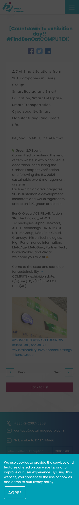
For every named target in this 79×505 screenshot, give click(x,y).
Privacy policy (42, 482)
